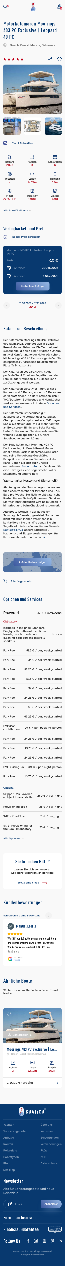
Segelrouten (30, 466)
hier (44, 537)
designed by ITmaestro (32, 1242)
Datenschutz (48, 1150)
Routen (8, 1131)
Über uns (46, 1111)
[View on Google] (11, 926)
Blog (6, 1150)
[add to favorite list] (9, 1001)
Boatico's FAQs (13, 529)
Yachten (8, 1111)
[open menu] (6, 7)
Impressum (47, 1118)
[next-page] (48, 915)
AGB (43, 1144)
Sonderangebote (14, 1118)
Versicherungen (51, 1131)
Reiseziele (10, 1137)
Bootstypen (11, 1144)
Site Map (9, 1157)
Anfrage (8, 1124)
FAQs (43, 1137)
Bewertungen (49, 1124)
